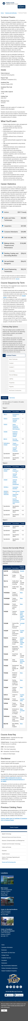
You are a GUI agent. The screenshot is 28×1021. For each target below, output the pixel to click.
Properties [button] (11, 382)
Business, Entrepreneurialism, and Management (13, 840)
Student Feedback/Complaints (9, 971)
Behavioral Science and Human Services (11, 837)
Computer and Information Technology (11, 844)
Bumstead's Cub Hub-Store (8, 952)
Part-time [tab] (12, 398)
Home (2, 13)
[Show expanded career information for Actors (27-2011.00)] (2, 212)
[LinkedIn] (21, 987)
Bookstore (4, 950)
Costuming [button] (11, 371)
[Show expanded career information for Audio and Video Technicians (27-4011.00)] (2, 217)
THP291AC (6, 494)
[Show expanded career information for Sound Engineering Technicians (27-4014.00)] (2, 269)
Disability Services (6, 958)
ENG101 (5, 439)
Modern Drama (16, 491)
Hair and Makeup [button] (13, 375)
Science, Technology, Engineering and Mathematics (11, 858)
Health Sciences (6, 854)
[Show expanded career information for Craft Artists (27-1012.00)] (2, 237)
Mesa (21, 592)
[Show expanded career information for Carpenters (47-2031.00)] (2, 225)
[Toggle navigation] (21, 6)
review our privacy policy (17, 1005)
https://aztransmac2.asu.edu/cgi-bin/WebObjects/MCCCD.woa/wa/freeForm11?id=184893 (13, 779)
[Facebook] (10, 987)
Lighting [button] (11, 378)
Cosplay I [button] (11, 363)
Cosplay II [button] (11, 367)
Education (4, 850)
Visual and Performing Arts (9, 862)
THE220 (5, 491)
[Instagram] (17, 987)
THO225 (5, 492)
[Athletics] (14, 978)
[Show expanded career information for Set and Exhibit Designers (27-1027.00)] (2, 261)
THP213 (5, 418)
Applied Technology (6, 834)
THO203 (5, 444)
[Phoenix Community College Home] (10, 3)
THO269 (5, 479)
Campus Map (4, 895)
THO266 (5, 431)
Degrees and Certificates (11, 13)
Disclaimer (4, 960)
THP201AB (6, 443)
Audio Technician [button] (13, 359)
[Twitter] (7, 987)
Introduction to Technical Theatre (16, 420)
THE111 (5, 414)
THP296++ (6, 487)
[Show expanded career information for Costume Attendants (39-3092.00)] (2, 231)
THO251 (5, 424)
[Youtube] (14, 987)
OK (4, 1010)
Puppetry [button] (11, 386)
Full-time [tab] (4, 398)
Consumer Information (7, 947)
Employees (4, 963)
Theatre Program (14, 827)
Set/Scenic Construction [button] (15, 390)
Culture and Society (6, 847)
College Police (5, 955)
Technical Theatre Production (15, 449)
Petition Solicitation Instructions (9, 968)
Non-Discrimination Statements (9, 965)
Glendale (22, 571)
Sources (17, 278)
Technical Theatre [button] (11, 355)
